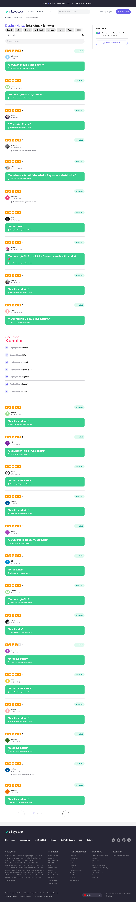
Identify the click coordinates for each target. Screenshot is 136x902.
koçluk (9, 30)
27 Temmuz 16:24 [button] (16, 250)
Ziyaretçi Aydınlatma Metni (34, 893)
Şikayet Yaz (124, 12)
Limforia (94, 875)
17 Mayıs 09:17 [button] (15, 652)
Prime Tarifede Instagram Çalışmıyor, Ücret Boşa (20, 860)
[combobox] (74, 11)
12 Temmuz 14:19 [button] (16, 444)
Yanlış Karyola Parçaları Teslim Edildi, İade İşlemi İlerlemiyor (23, 858)
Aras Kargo (73, 865)
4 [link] (45, 814)
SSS (80, 840)
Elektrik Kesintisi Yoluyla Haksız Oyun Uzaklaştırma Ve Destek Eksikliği (24, 865)
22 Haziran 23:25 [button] (16, 533)
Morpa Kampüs (53, 856)
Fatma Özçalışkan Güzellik (100, 856)
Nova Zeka (51, 858)
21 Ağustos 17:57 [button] (16, 147)
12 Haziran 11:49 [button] (16, 563)
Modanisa (73, 856)
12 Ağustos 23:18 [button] (16, 198)
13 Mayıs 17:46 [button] (15, 682)
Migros (72, 868)
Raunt (50, 865)
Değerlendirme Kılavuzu (43, 896)
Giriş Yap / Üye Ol (106, 12)
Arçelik (72, 860)
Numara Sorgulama (76, 870)
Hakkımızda (10, 840)
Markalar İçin (25, 840)
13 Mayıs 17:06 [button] (15, 711)
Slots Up (94, 858)
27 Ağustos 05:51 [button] (16, 58)
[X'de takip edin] (113, 840)
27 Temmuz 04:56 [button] (17, 282)
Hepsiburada (74, 858)
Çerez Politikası (25, 896)
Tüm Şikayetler (10, 880)
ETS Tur (72, 872)
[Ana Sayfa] (14, 11)
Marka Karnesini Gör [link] (113, 43)
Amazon (72, 877)
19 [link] (53, 814)
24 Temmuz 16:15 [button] (16, 312)
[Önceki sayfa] (21, 814)
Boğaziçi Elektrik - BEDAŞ (100, 868)
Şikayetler (30, 12)
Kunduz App (52, 872)
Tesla (93, 863)
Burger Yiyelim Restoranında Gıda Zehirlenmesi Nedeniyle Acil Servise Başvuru (24, 872)
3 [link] (41, 814)
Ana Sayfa (8, 17)
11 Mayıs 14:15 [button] (15, 792)
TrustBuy (109, 896)
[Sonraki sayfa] (65, 814)
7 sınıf (70, 30)
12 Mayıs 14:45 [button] (15, 771)
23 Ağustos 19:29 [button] (16, 118)
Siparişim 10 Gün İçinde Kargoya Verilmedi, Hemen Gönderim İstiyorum (24, 870)
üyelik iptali (39, 30)
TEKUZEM (51, 863)
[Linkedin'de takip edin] (129, 840)
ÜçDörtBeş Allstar (54, 860)
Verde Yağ (95, 877)
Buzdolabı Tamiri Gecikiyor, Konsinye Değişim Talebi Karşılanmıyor (24, 856)
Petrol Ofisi (95, 860)
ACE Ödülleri (40, 840)
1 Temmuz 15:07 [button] (16, 504)
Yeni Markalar (52, 884)
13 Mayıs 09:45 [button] (16, 741)
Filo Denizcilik (96, 870)
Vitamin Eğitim (52, 868)
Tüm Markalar (52, 880)
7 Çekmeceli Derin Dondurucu (122, 856)
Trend (40, 12)
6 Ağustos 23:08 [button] (16, 220)
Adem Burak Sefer (97, 872)
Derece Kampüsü (53, 875)
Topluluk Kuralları (11, 896)
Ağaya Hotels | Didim (98, 865)
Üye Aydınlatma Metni (13, 893)
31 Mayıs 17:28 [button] (15, 622)
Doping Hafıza (18, 17)
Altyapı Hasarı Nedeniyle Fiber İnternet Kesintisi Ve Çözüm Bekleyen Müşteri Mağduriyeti (24, 877)
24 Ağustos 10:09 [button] (16, 88)
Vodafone (73, 875)
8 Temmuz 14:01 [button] (16, 474)
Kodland (50, 870)
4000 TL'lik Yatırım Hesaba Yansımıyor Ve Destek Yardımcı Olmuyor (24, 868)
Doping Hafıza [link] (15, 25)
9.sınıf (61, 30)
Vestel (72, 863)
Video (49, 12)
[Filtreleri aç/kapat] (83, 35)
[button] (14, 51)
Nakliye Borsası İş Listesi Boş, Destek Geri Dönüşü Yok (22, 863)
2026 (79, 30)
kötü (18, 30)
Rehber (53, 840)
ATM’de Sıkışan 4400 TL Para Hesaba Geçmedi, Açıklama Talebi (24, 875)
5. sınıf (27, 30)
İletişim (90, 840)
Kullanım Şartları (52, 893)
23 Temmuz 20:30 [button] (17, 414)
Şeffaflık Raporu (68, 840)
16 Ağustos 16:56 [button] (16, 169)
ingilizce (51, 30)
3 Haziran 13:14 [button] (15, 593)
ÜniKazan (51, 877)
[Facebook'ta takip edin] (124, 840)
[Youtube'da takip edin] (118, 840)
